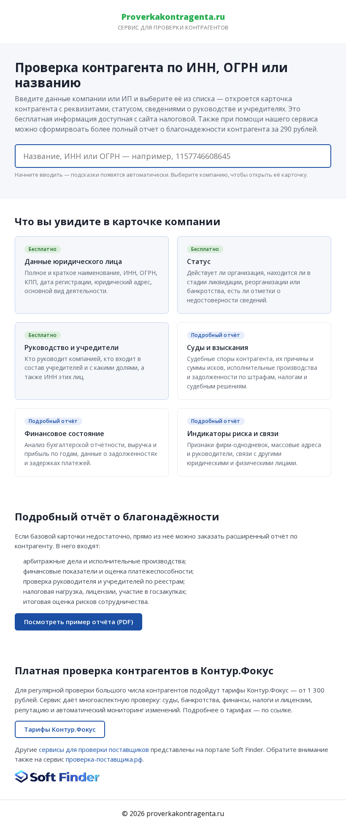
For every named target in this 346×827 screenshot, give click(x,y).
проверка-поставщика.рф (104, 759)
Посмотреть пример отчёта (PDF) (78, 621)
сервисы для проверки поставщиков (94, 749)
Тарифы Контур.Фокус (60, 729)
